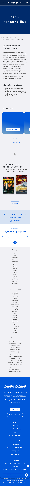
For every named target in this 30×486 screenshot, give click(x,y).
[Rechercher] (24, 2)
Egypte (15, 263)
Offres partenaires (15, 435)
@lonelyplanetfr (16, 220)
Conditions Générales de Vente (9, 482)
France (15, 265)
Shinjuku (15, 17)
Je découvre (15, 203)
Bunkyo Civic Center (13, 129)
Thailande (15, 283)
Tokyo (15, 37)
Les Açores (15, 324)
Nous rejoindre (15, 451)
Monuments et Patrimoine (8, 39)
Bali (15, 295)
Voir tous (15, 142)
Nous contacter (15, 454)
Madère (15, 330)
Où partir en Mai (15, 349)
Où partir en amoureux (15, 366)
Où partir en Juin (15, 351)
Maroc (15, 276)
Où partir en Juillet (15, 353)
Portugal (15, 280)
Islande (15, 270)
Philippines (15, 278)
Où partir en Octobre (15, 358)
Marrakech (15, 310)
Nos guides (15, 409)
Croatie (15, 255)
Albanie (15, 253)
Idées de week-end (15, 429)
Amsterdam (15, 293)
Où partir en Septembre (15, 356)
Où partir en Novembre (15, 360)
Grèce (15, 266)
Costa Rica (15, 259)
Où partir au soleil (15, 368)
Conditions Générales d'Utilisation (14, 480)
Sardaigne (15, 321)
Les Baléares (15, 326)
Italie (15, 272)
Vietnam (15, 332)
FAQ (15, 432)
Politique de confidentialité (19, 478)
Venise (15, 328)
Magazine (15, 425)
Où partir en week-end (15, 364)
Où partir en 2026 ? (15, 371)
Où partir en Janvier (15, 341)
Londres (15, 302)
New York (15, 311)
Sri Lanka (15, 281)
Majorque (15, 306)
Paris (15, 313)
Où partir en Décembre (15, 362)
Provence (15, 317)
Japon (11, 37)
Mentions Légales (7, 478)
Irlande (15, 268)
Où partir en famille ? (15, 369)
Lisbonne (15, 300)
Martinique (15, 308)
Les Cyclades (15, 297)
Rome (15, 319)
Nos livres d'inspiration (15, 415)
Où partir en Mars (15, 345)
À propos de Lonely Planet (15, 441)
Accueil (2, 37)
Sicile (15, 323)
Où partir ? (15, 422)
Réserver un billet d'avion (15, 447)
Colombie (15, 261)
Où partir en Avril (15, 347)
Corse (15, 298)
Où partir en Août (15, 355)
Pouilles (15, 315)
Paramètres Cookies (22, 482)
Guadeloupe (15, 304)
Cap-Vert (15, 257)
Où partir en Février (15, 343)
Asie (7, 37)
